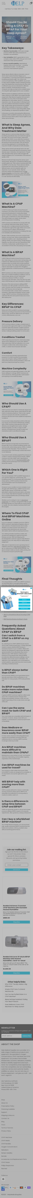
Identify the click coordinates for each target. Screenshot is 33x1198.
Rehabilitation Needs (24, 608)
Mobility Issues (24, 602)
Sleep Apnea (24, 599)
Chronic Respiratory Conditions (24, 605)
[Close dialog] (31, 588)
